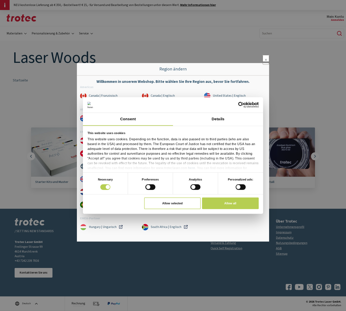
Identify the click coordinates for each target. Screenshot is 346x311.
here (191, 168)
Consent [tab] (128, 119)
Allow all (230, 203)
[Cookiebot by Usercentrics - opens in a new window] (241, 105)
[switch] (150, 187)
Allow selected (172, 203)
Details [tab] (218, 119)
